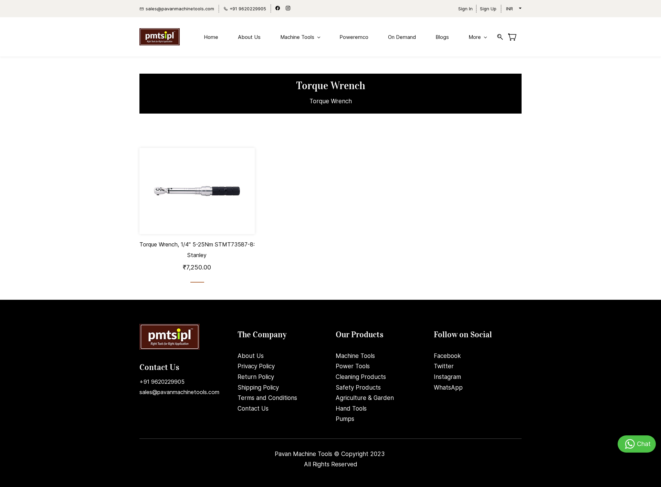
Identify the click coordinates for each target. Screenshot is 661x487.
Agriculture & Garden (365, 397)
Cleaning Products (361, 376)
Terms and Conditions (267, 397)
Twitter (444, 366)
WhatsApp (448, 387)
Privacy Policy (256, 366)
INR (509, 8)
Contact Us (253, 408)
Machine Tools (355, 355)
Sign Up (488, 8)
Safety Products (358, 387)
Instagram (447, 376)
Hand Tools (351, 408)
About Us (251, 355)
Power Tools (353, 366)
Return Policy (256, 376)
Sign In (465, 8)
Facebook (447, 355)
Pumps (345, 418)
